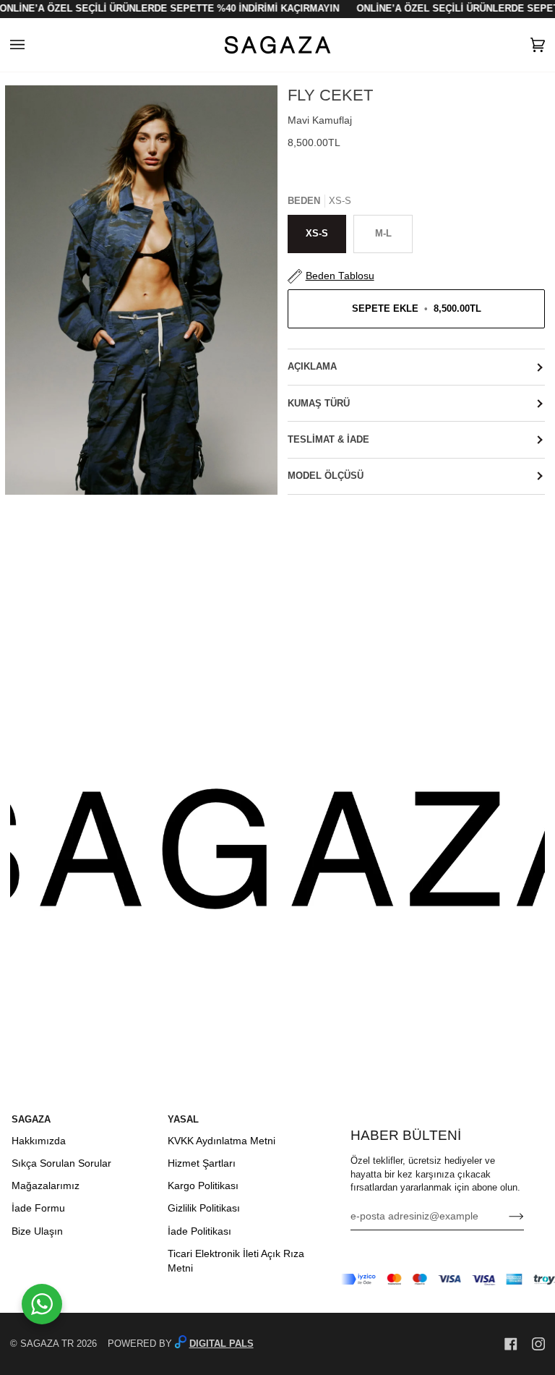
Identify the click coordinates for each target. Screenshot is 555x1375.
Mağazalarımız (45, 1185)
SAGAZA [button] (31, 1120)
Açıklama (312, 367)
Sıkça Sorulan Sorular (61, 1163)
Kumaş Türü (319, 404)
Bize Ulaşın (37, 1231)
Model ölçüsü (325, 476)
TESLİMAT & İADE (328, 440)
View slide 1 (19, 502)
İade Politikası (199, 1231)
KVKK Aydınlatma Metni (221, 1141)
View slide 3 (38, 502)
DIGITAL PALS (221, 1344)
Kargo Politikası (203, 1185)
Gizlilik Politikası (204, 1208)
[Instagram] (538, 1343)
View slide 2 (28, 502)
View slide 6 (66, 502)
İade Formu (38, 1208)
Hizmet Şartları (202, 1163)
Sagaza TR (47, 1344)
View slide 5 (57, 502)
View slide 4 (47, 502)
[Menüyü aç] (31, 45)
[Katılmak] (505, 1216)
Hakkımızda (39, 1141)
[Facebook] (510, 1343)
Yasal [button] (183, 1120)
